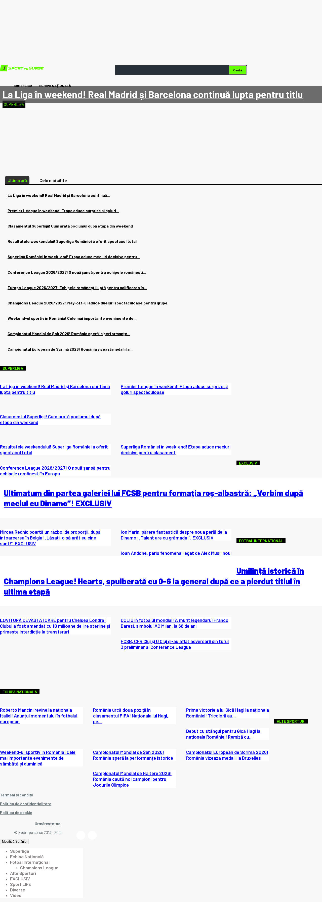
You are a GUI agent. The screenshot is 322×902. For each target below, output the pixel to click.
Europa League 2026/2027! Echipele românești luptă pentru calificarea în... (77, 287)
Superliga (14, 104)
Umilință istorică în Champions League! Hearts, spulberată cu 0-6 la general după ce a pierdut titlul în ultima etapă (154, 581)
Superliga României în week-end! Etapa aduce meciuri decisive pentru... (74, 256)
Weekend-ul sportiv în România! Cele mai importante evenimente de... (72, 318)
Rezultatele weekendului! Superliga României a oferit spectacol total (72, 241)
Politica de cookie (16, 812)
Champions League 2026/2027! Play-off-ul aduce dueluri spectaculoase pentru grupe (88, 302)
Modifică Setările (14, 841)
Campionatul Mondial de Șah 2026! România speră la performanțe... (69, 333)
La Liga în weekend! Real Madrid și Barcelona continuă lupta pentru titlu (153, 94)
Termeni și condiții (16, 794)
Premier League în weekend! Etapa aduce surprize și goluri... (63, 210)
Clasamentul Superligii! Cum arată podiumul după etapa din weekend (70, 225)
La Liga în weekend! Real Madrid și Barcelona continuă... (59, 195)
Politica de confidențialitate (25, 803)
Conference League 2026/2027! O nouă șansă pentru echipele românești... (77, 272)
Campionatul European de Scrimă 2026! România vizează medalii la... (70, 349)
